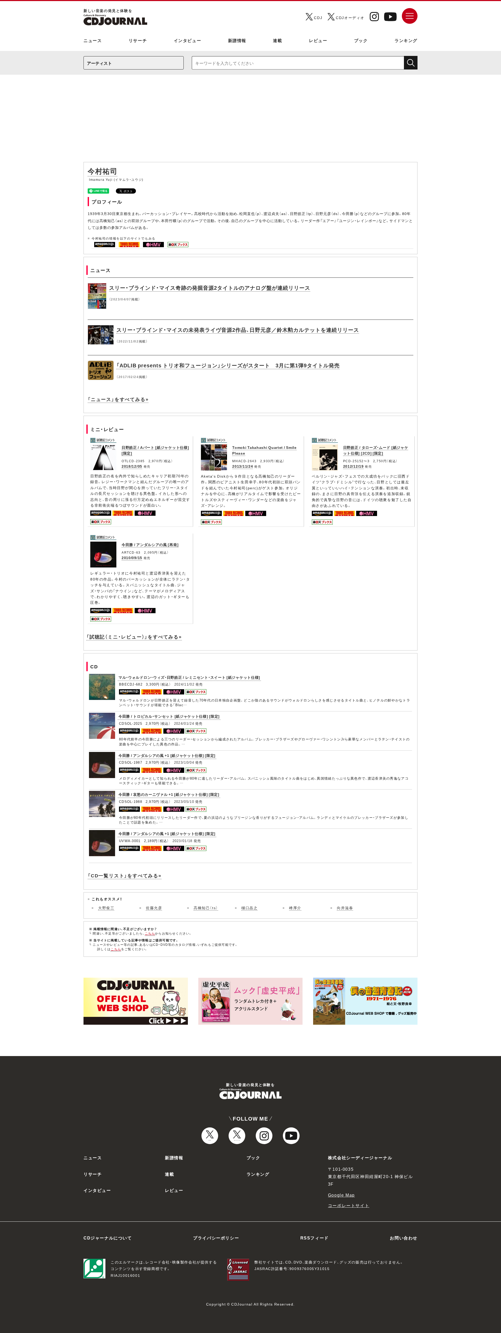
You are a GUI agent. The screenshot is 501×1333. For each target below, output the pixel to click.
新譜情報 (237, 40)
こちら (150, 933)
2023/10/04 (184, 762)
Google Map (341, 1195)
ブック (361, 40)
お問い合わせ (404, 1238)
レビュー (318, 40)
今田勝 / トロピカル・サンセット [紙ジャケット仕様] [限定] (169, 716)
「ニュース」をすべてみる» (118, 399)
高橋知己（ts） (206, 907)
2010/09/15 (132, 557)
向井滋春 (345, 907)
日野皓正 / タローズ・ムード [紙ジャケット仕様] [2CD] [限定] (375, 450)
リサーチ (138, 40)
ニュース (93, 40)
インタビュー (187, 40)
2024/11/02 (184, 684)
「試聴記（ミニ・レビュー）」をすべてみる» (134, 636)
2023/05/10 (184, 801)
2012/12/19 (353, 466)
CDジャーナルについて (108, 1238)
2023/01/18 (182, 840)
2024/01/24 (184, 723)
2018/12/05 (132, 466)
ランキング (406, 40)
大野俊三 (106, 907)
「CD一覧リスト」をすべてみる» (125, 875)
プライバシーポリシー (216, 1238)
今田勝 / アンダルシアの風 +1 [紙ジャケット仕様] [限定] (167, 755)
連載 (277, 40)
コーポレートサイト (348, 1205)
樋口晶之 (249, 907)
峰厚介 (295, 907)
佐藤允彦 (154, 907)
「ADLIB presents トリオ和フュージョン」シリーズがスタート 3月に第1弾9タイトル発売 (228, 365)
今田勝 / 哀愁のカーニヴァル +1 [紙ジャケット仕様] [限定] (168, 794)
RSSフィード (314, 1238)
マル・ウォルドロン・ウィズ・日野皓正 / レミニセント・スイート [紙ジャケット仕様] (189, 677)
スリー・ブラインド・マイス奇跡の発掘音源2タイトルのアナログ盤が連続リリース (209, 287)
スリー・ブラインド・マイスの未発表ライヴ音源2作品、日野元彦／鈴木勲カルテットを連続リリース (237, 329)
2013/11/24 (242, 466)
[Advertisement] (250, 121)
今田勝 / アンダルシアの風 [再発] (150, 544)
